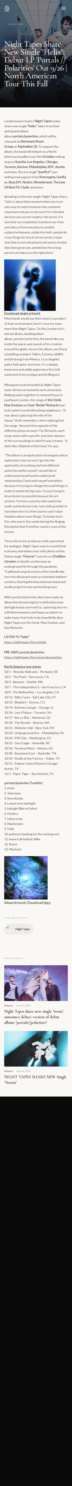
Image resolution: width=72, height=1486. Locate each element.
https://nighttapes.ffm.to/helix (25, 642)
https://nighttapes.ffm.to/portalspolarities (33, 657)
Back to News (15, 23)
